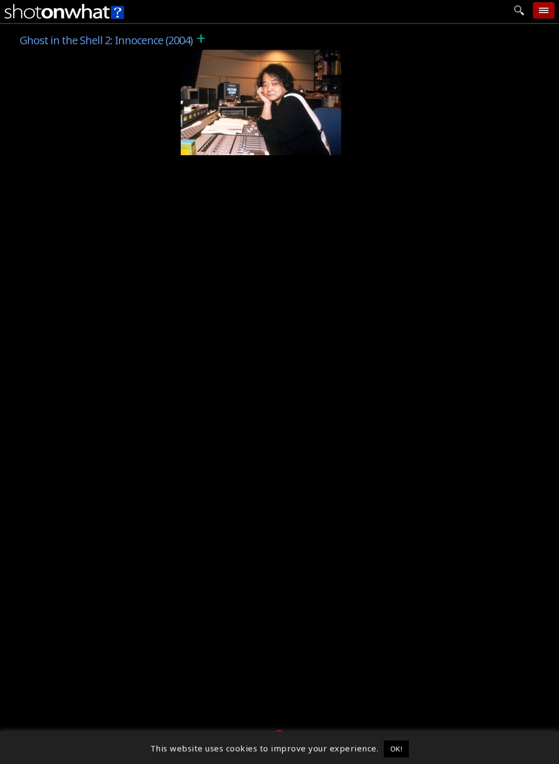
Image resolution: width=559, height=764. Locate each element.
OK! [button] (396, 749)
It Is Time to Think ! (228, 147)
